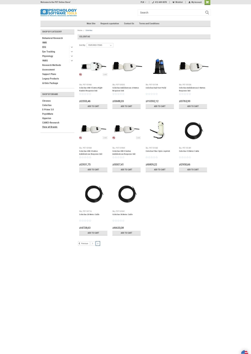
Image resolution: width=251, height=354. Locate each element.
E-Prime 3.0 (48, 109)
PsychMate (47, 114)
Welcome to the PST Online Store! (55, 2)
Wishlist (179, 2)
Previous (84, 243)
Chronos (46, 100)
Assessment (48, 69)
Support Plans (49, 74)
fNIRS (45, 60)
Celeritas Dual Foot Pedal (156, 88)
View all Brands (49, 127)
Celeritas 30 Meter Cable (122, 214)
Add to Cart (93, 106)
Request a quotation (110, 23)
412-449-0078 (161, 2)
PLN (142, 2)
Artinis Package (50, 83)
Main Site (91, 23)
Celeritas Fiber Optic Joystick (158, 151)
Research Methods (51, 65)
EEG (44, 47)
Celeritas (47, 105)
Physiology (47, 56)
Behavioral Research (52, 38)
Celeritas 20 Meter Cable (89, 214)
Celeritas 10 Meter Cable (189, 151)
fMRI (44, 42)
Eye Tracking (48, 51)
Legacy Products (50, 78)
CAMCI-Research (50, 122)
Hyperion (46, 118)
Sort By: (82, 45)
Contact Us (129, 23)
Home (80, 30)
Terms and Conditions (149, 23)
